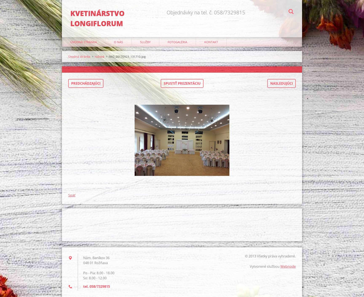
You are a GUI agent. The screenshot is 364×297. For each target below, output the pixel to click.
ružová (99, 57)
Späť (71, 195)
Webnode (288, 266)
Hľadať (291, 12)
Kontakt (211, 42)
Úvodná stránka (83, 42)
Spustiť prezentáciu (182, 83)
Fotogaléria (177, 42)
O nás (118, 42)
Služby (145, 42)
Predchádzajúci (85, 83)
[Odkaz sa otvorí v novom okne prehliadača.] (182, 140)
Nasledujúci (281, 83)
